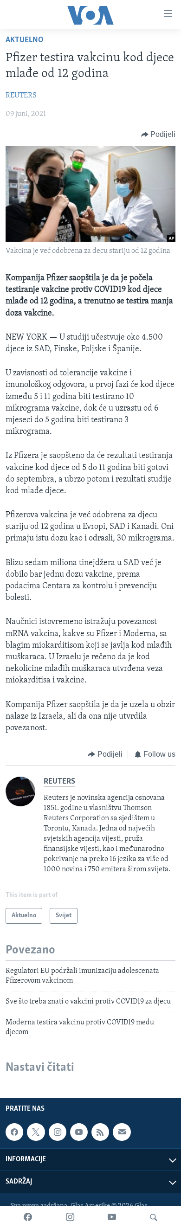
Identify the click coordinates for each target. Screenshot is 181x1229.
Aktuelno (25, 40)
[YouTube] (111, 1217)
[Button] (158, 135)
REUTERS (21, 95)
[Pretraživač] (154, 1217)
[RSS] (100, 1132)
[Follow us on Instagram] (57, 1132)
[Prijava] (121, 1132)
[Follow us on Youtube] (79, 1132)
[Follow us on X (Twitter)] (36, 1132)
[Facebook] (27, 1217)
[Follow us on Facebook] (14, 1132)
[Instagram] (70, 1217)
